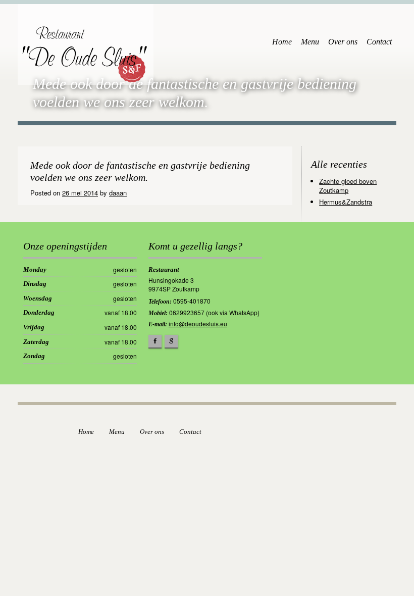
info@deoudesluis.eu (198, 323)
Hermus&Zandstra (345, 202)
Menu (310, 41)
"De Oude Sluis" (80, 52)
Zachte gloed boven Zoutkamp (348, 185)
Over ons (342, 41)
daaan (118, 192)
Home (282, 41)
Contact (379, 41)
